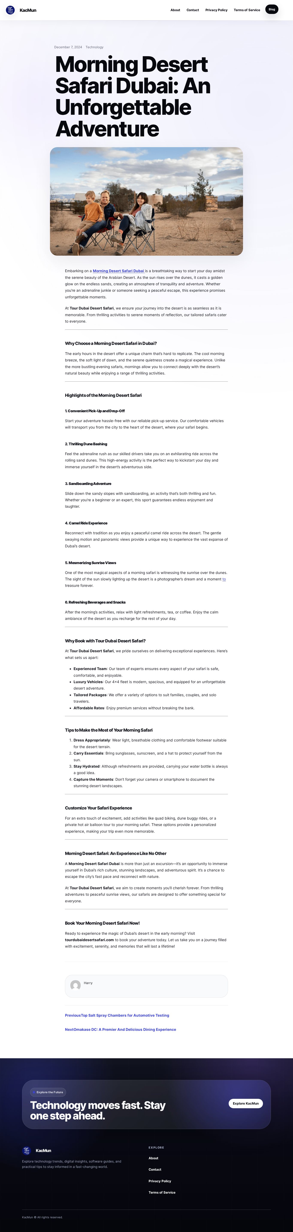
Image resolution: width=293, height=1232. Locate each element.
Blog (272, 9)
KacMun (28, 10)
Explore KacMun (246, 1103)
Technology (94, 47)
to (224, 579)
